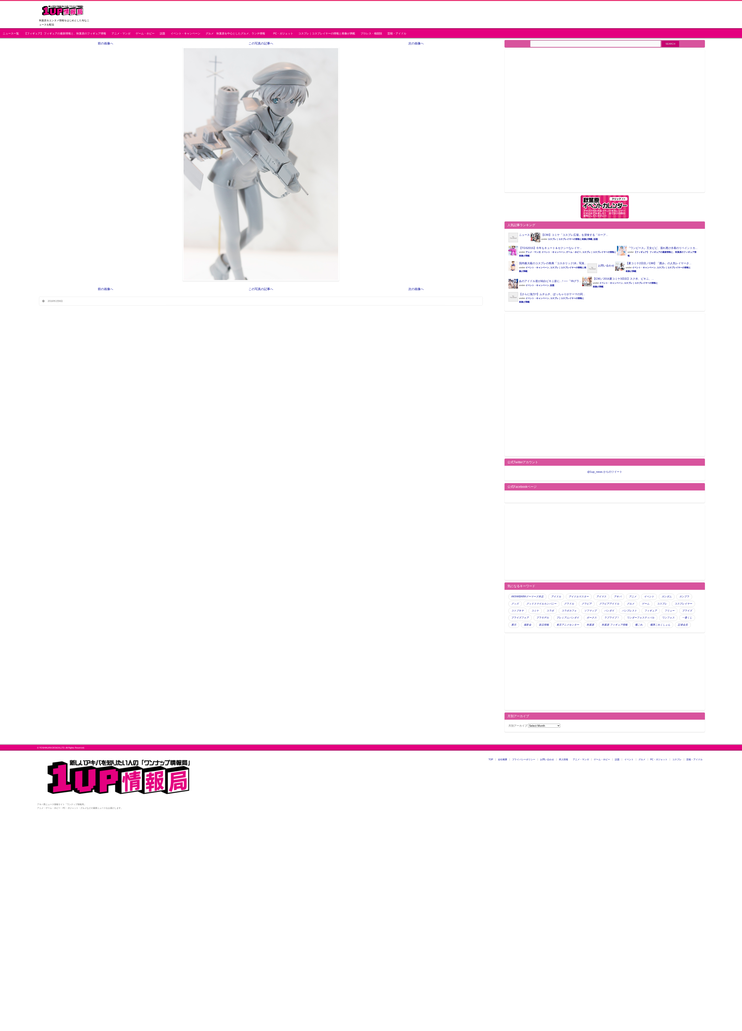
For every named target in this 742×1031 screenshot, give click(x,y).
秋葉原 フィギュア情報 (615, 624)
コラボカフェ (569, 610)
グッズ (515, 603)
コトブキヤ (517, 610)
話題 (162, 33)
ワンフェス (668, 617)
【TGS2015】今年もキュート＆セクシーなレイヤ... (550, 247)
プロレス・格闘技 (371, 33)
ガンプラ (684, 596)
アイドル (556, 596)
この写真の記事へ (260, 43)
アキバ (617, 596)
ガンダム (667, 596)
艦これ (639, 624)
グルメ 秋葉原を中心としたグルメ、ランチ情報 (237, 33)
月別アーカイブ (517, 725)
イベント (649, 596)
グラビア (587, 603)
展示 (513, 624)
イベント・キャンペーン (185, 33)
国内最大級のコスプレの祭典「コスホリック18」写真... (553, 263)
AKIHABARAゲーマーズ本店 (527, 596)
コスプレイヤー (683, 603)
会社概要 (502, 759)
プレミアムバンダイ (567, 617)
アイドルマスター (579, 596)
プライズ (687, 610)
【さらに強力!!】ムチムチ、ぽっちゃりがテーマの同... (552, 294)
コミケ (535, 610)
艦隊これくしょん (660, 624)
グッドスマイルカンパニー (541, 603)
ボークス (592, 617)
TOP (490, 759)
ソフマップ (590, 610)
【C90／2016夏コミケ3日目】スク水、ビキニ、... (623, 278)
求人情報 (563, 759)
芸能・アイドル (396, 33)
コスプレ (662, 603)
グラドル (569, 603)
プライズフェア (520, 617)
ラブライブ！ (611, 617)
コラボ (550, 610)
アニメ (632, 596)
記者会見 (683, 624)
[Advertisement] (541, 123)
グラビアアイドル (609, 603)
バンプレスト (629, 610)
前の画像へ (105, 43)
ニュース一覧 (11, 33)
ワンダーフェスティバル (640, 617)
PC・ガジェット (283, 33)
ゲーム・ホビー (145, 33)
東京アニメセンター (567, 624)
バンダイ (609, 610)
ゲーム (645, 603)
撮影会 (527, 624)
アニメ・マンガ (120, 33)
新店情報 (544, 624)
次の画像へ (416, 43)
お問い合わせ (606, 265)
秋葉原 (590, 624)
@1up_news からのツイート (604, 471)
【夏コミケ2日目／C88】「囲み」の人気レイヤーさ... (658, 263)
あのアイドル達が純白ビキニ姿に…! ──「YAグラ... (550, 281)
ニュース (524, 234)
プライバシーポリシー (523, 759)
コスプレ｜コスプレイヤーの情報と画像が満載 (326, 33)
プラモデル (542, 617)
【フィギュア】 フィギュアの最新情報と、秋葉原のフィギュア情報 (65, 33)
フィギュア (650, 610)
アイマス (601, 596)
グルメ (630, 603)
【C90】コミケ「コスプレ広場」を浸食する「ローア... (574, 234)
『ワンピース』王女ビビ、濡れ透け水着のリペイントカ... (663, 247)
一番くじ (687, 617)
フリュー (670, 610)
